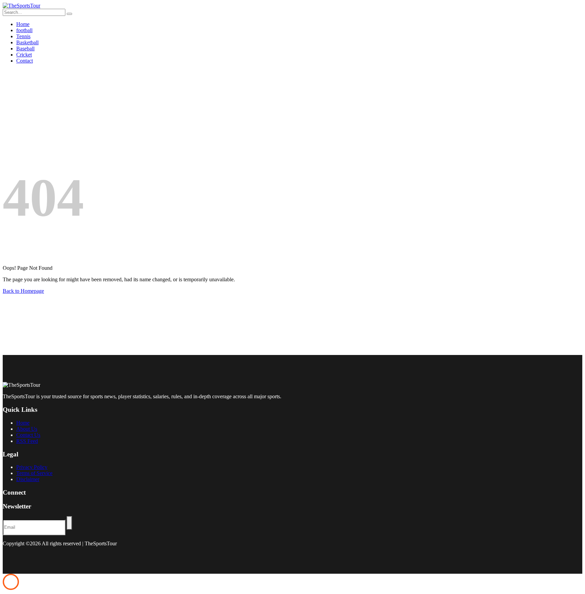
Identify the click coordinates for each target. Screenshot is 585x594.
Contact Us (28, 435)
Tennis (23, 36)
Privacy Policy (31, 467)
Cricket (24, 54)
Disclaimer (27, 479)
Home (22, 24)
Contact (24, 61)
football (24, 30)
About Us (26, 429)
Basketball (27, 42)
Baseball (25, 48)
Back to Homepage (23, 291)
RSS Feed (27, 441)
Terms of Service (34, 473)
